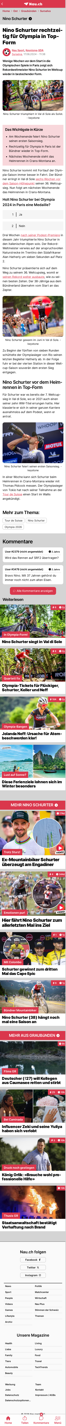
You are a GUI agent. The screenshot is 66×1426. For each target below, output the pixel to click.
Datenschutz (12, 1395)
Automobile (11, 1367)
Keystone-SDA (35, 50)
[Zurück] (2, 4)
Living (38, 1343)
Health (8, 1343)
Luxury (39, 1349)
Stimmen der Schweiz (47, 1310)
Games (9, 1310)
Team (38, 1384)
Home (6, 11)
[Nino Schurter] (33, 18)
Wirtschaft (40, 1298)
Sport (8, 1292)
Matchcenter (42, 1292)
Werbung (10, 1384)
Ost (15, 11)
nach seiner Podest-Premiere (40, 235)
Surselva (45, 11)
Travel (38, 1361)
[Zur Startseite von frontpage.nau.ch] (33, 3)
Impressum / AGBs (45, 1395)
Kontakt (39, 1389)
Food (37, 1355)
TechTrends (41, 1367)
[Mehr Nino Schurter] (33, 805)
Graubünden (29, 11)
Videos (9, 1304)
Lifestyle (9, 1316)
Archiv (8, 1321)
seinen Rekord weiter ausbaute (23, 277)
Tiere (8, 1361)
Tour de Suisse (12, 494)
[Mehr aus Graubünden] (33, 1035)
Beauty (9, 1373)
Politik (38, 1286)
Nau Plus (40, 1304)
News (8, 1286)
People (9, 1298)
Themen (39, 1316)
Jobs (8, 1389)
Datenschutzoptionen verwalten (18, 1400)
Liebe (8, 1349)
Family (8, 1355)
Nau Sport (18, 50)
